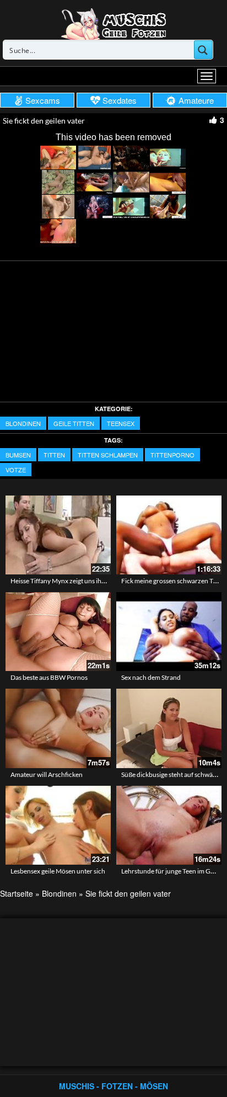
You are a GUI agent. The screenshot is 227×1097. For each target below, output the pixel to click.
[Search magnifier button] (203, 49)
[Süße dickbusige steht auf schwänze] (168, 728)
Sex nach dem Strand (151, 677)
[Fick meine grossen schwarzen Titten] (168, 535)
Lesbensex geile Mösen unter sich (57, 871)
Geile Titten (73, 423)
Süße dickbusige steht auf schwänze (172, 774)
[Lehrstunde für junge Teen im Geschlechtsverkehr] (168, 825)
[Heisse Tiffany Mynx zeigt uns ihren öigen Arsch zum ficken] (58, 535)
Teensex (120, 423)
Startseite (16, 893)
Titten (54, 454)
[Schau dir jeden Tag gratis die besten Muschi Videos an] (113, 23)
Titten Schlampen (108, 454)
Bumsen (18, 454)
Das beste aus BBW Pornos (49, 677)
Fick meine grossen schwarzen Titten (173, 581)
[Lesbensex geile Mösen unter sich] (58, 825)
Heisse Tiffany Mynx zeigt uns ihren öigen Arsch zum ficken (94, 581)
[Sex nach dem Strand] (168, 631)
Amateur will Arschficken (46, 774)
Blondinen (23, 423)
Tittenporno (172, 454)
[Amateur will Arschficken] (58, 728)
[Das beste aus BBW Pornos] (58, 631)
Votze (16, 469)
